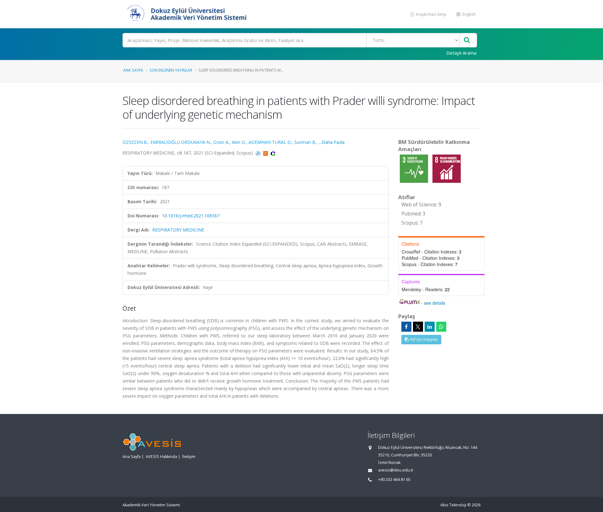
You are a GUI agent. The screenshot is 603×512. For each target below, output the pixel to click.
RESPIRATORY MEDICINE (178, 230)
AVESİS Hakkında (161, 456)
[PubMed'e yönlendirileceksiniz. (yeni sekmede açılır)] (259, 153)
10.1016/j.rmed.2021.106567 (191, 216)
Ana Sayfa (133, 70)
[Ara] (467, 40)
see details (434, 303)
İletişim (188, 456)
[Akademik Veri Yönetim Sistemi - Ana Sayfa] (135, 14)
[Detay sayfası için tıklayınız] (414, 168)
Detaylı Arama (461, 53)
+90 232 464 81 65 (394, 479)
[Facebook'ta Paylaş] (406, 327)
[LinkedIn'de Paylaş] (430, 327)
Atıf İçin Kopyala (423, 339)
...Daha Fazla (332, 142)
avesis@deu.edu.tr (396, 470)
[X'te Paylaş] (418, 327)
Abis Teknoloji (453, 505)
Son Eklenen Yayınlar (170, 70)
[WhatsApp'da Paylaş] (441, 327)
